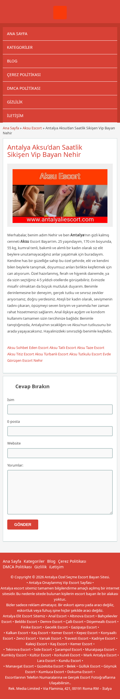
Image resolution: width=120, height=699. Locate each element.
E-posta (13, 421)
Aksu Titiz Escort (20, 353)
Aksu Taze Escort (90, 347)
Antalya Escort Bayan (72, 693)
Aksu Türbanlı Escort (51, 353)
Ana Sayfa (17, 33)
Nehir (38, 360)
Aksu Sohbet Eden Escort (28, 347)
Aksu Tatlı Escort (62, 347)
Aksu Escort (32, 127)
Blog (12, 61)
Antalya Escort (42, 693)
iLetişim (15, 115)
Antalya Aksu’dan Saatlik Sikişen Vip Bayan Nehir (44, 150)
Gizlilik (15, 102)
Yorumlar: (15, 465)
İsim (10, 399)
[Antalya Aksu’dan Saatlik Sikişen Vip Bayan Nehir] (60, 224)
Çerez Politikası (24, 74)
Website (14, 443)
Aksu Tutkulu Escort (85, 353)
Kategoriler (20, 47)
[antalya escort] (60, 17)
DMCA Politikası (23, 88)
